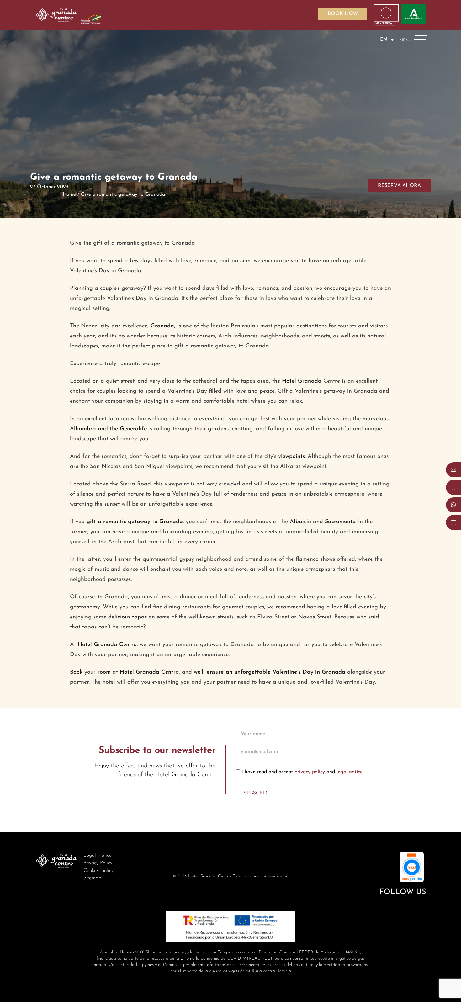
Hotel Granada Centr (148, 672)
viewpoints (291, 456)
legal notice (349, 772)
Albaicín (301, 522)
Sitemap (92, 878)
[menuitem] (387, 39)
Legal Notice (97, 855)
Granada (162, 326)
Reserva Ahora (399, 185)
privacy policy (309, 772)
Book (77, 672)
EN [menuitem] (383, 39)
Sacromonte (340, 522)
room (105, 672)
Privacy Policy (97, 863)
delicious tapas (127, 617)
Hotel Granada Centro (107, 645)
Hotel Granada (302, 381)
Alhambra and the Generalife (108, 429)
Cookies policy (98, 870)
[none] (387, 39)
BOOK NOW (343, 13)
